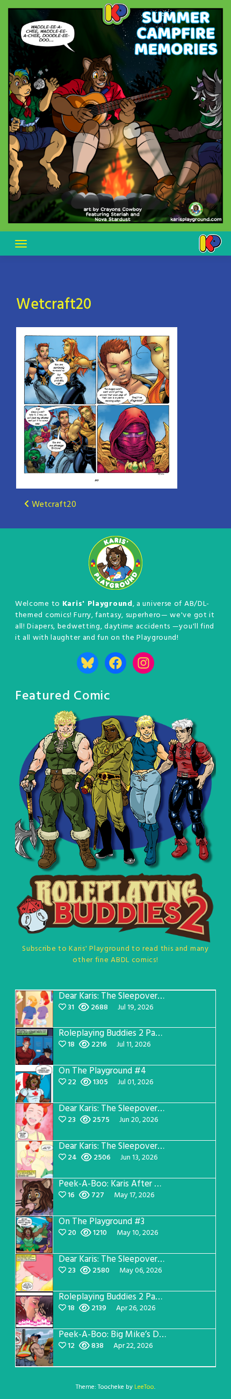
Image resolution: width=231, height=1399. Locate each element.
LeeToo (144, 1387)
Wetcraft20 (53, 305)
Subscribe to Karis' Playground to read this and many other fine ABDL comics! (115, 954)
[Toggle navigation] (21, 244)
